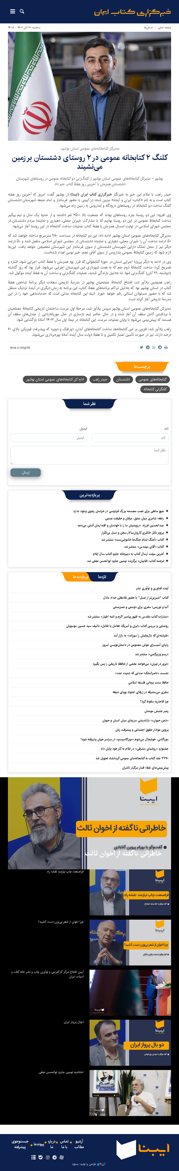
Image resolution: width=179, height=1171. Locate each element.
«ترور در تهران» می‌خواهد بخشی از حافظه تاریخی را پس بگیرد (131, 663)
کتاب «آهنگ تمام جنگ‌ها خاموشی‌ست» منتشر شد (132, 539)
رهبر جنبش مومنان (157, 711)
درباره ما (51, 1144)
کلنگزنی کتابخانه (155, 389)
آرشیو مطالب (79, 1144)
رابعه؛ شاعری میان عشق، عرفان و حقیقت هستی (134, 518)
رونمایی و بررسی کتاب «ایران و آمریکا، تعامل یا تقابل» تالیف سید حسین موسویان (117, 626)
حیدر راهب (100, 379)
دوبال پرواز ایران (74, 1021)
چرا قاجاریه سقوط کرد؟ (154, 701)
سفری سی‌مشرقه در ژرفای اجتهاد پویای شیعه (141, 692)
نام (167, 428)
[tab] (102, 577)
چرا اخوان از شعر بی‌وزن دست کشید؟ (61, 921)
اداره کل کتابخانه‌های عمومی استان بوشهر (55, 379)
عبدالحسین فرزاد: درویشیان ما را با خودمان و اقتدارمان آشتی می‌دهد (120, 525)
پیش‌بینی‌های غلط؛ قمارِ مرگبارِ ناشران (145, 767)
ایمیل (83, 428)
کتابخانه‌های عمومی (153, 379)
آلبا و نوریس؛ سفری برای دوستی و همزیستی (141, 607)
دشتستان (123, 379)
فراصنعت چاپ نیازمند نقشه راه (65, 871)
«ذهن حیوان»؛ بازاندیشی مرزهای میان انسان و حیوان (135, 720)
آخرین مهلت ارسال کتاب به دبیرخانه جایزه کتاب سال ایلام (128, 554)
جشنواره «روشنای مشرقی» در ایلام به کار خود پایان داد (135, 748)
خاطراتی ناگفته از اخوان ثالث (123, 853)
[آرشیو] (33, 1157)
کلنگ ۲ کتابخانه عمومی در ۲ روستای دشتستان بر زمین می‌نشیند (90, 162)
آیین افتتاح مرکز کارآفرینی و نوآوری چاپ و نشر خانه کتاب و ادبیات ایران (47, 974)
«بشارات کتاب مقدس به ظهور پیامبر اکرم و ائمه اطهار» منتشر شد (128, 616)
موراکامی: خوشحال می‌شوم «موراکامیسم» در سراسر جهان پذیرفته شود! (125, 739)
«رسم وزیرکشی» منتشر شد (152, 654)
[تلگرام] (55, 1157)
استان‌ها (148, 27)
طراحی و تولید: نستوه (84, 1164)
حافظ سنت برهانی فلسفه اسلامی (148, 682)
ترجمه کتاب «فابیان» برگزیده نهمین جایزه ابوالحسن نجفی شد (125, 561)
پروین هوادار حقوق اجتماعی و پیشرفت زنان (142, 729)
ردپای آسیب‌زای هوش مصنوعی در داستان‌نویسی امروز (135, 644)
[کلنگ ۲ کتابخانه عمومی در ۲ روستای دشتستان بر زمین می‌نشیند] (89, 86)
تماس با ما (64, 1144)
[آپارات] (62, 1157)
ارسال (26, 472)
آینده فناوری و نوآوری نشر (152, 588)
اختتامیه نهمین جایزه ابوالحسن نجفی (61, 1072)
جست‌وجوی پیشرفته (20, 1144)
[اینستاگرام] (47, 1157)
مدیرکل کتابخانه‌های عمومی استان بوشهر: (89, 148)
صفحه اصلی (164, 27)
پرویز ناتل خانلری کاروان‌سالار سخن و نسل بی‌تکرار (132, 532)
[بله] (40, 1157)
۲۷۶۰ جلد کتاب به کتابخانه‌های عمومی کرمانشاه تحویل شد (132, 758)
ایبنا (132, 13)
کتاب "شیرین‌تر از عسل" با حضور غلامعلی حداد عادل (136, 597)
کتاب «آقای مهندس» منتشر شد (144, 546)
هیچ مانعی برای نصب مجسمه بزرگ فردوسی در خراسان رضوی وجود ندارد (118, 511)
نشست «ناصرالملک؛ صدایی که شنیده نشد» (142, 673)
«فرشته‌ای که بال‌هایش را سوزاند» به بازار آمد (141, 635)
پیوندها (39, 1144)
